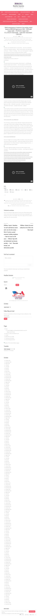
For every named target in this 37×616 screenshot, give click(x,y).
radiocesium (26, 40)
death (8, 39)
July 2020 (7, 419)
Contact (23, 23)
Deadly (6, 39)
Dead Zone (30, 37)
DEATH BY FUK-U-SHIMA (16, 23)
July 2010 (7, 596)
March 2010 (7, 601)
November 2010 (8, 590)
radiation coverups (22, 39)
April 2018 (7, 461)
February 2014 (8, 538)
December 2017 (8, 467)
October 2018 (7, 452)
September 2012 (8, 563)
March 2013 (7, 556)
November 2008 (8, 604)
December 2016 (8, 486)
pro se (29, 16)
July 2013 (7, 549)
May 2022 (7, 386)
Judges (32, 14)
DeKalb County (4, 14)
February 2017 (8, 483)
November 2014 (8, 525)
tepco (15, 41)
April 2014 (7, 535)
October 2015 (7, 507)
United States (27, 43)
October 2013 (7, 545)
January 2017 (7, 484)
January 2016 (7, 503)
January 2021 (7, 410)
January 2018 (7, 466)
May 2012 (7, 570)
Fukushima (17, 43)
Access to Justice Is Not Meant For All (11, 12)
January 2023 (7, 374)
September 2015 (8, 509)
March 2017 (7, 481)
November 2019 (8, 431)
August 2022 (7, 382)
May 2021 (7, 403)
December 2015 (8, 504)
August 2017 (7, 473)
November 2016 (8, 487)
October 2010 (7, 591)
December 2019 (8, 430)
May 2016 (7, 497)
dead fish (27, 37)
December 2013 (8, 542)
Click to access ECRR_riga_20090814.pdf (11, 119)
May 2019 (7, 441)
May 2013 (7, 552)
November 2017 (8, 469)
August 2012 (7, 565)
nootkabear (16, 36)
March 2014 (7, 537)
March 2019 (7, 444)
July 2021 (7, 400)
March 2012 (7, 573)
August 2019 (7, 436)
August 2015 (7, 511)
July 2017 (7, 475)
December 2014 (8, 523)
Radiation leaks (6, 40)
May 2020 (7, 422)
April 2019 (7, 442)
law (15, 16)
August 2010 (7, 594)
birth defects (22, 37)
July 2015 (7, 512)
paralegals (24, 16)
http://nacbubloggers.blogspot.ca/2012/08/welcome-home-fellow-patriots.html (18, 300)
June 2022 (7, 385)
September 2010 (8, 593)
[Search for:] (10, 284)
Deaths (11, 39)
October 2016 (7, 489)
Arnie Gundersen (11, 37)
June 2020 (7, 421)
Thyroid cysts (19, 41)
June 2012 (7, 568)
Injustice (21, 43)
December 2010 (8, 588)
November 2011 (8, 577)
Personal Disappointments (11, 19)
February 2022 (8, 391)
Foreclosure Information (25, 12)
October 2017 (7, 470)
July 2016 (7, 493)
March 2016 (7, 500)
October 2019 (7, 433)
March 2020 (7, 425)
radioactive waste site (21, 40)
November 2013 (8, 543)
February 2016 (8, 501)
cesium (10, 43)
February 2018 (8, 464)
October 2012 (7, 562)
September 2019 (8, 435)
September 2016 (8, 490)
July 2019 (7, 438)
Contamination (13, 43)
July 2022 (7, 383)
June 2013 (7, 551)
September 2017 (8, 472)
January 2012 (7, 576)
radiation (18, 39)
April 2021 (7, 405)
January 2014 (7, 540)
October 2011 (7, 579)
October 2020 (7, 414)
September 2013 (8, 546)
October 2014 (7, 526)
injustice (27, 14)
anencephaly (7, 37)
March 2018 (7, 462)
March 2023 (7, 371)
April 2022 (7, 388)
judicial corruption (8, 16)
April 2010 (7, 599)
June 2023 (7, 366)
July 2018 (7, 456)
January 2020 (7, 428)
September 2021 (8, 397)
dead (24, 37)
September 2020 (8, 416)
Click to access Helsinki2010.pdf (9, 136)
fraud (19, 14)
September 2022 (8, 380)
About (33, 12)
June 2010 (7, 597)
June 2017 (7, 476)
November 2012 (8, 560)
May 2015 (7, 515)
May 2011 (7, 582)
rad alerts (15, 39)
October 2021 (7, 396)
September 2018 (8, 453)
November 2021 (8, 394)
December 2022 (8, 376)
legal (19, 16)
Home (2, 12)
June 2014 (7, 532)
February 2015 (8, 520)
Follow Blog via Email (9, 311)
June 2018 (7, 458)
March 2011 (7, 585)
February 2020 (8, 427)
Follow (6, 318)
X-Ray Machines (23, 41)
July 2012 (7, 566)
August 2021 (7, 399)
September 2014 (8, 528)
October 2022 (7, 379)
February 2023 (8, 372)
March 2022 (7, 389)
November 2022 (8, 377)
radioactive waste (15, 40)
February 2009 (8, 602)
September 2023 (8, 362)
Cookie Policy (22, 613)
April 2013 (7, 554)
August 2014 (7, 529)
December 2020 (8, 411)
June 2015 (7, 514)
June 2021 (7, 402)
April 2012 (7, 571)
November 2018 (8, 450)
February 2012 (8, 574)
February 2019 (8, 445)
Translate (11, 350)
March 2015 (7, 518)
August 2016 (7, 492)
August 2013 (7, 548)
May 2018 (7, 459)
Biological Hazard (17, 37)
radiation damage (28, 39)
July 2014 (7, 531)
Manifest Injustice (18, 6)
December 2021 (8, 393)
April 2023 (7, 369)
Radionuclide (30, 40)
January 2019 (7, 447)
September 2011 (8, 580)
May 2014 (7, 534)
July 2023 (7, 365)
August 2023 (7, 363)
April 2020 (7, 424)
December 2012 (8, 559)
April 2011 (7, 584)
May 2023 (7, 368)
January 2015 (7, 521)
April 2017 (7, 480)
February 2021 (8, 408)
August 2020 (7, 417)
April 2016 (7, 498)
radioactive (10, 40)
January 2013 (7, 557)
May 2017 (7, 478)
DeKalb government (12, 14)
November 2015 (8, 506)
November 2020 (8, 413)
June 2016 (7, 495)
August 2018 (7, 455)
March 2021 (7, 407)
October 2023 (7, 360)
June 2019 (7, 439)
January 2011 (7, 587)
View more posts (14, 217)
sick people (12, 41)
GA (22, 14)
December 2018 (8, 448)
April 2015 (7, 517)
